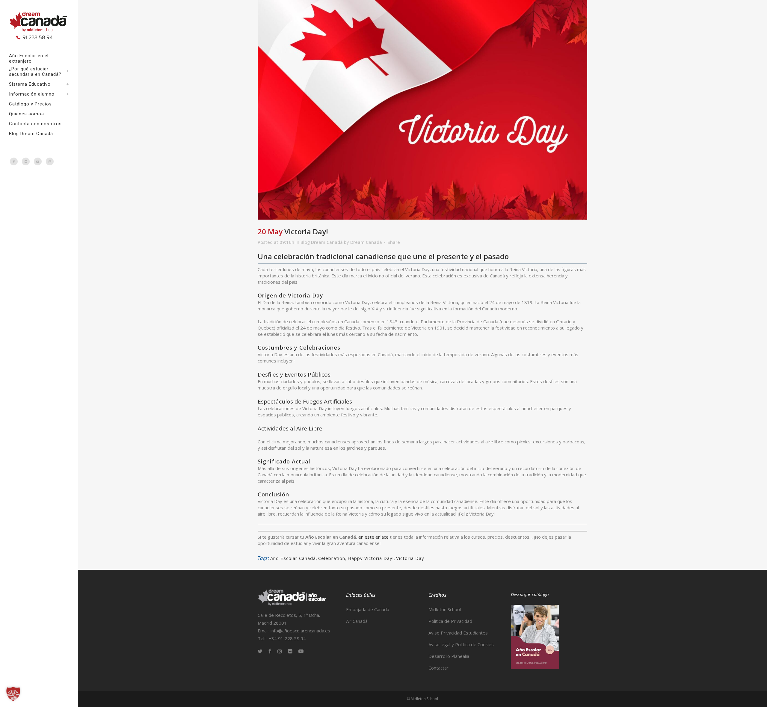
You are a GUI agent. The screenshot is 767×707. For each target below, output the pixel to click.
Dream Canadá (366, 242)
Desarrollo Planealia (448, 656)
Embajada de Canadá (367, 609)
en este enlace (373, 537)
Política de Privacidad (450, 621)
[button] (13, 694)
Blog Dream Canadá (322, 242)
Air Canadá (357, 621)
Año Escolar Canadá (293, 558)
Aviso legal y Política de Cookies (461, 644)
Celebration (331, 558)
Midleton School (444, 609)
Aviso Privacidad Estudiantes (458, 633)
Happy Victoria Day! (371, 558)
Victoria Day (410, 558)
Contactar (438, 668)
